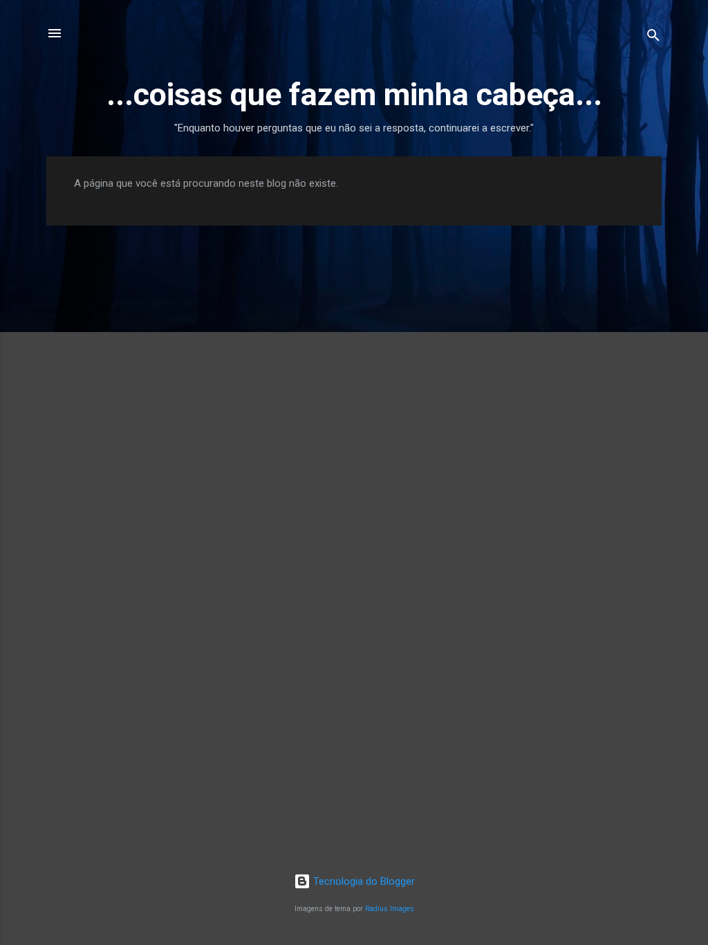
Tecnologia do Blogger (362, 881)
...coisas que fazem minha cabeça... (354, 94)
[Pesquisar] (653, 38)
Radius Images (389, 908)
